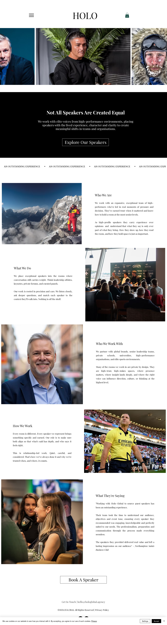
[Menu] (31, 15)
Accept (156, 621)
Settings (145, 621)
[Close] (164, 621)
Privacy (94, 621)
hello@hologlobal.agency (91, 601)
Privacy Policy (102, 609)
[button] (127, 15)
